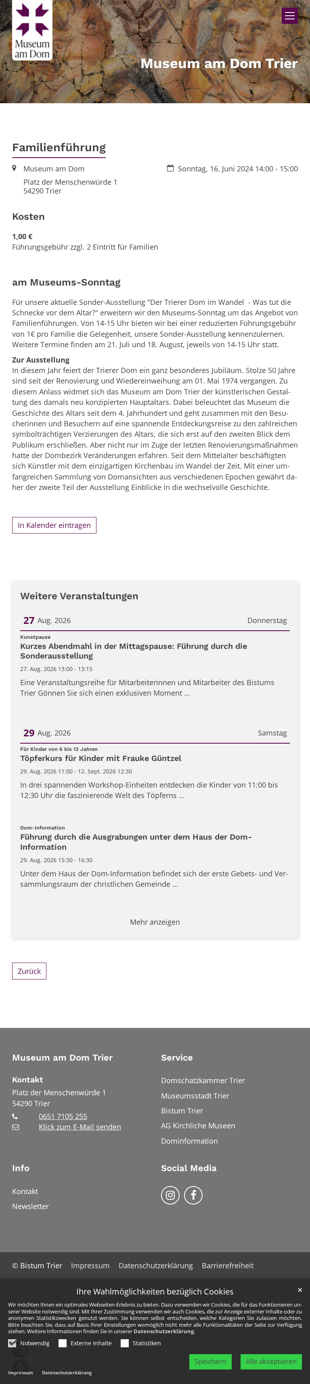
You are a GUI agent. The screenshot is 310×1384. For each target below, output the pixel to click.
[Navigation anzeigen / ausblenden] (290, 16)
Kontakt (27, 1079)
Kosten (28, 216)
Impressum (20, 1372)
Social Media (189, 1168)
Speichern (210, 1361)
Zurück (29, 971)
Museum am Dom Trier (62, 1058)
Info (20, 1168)
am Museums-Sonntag (66, 282)
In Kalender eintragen (54, 525)
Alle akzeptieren (271, 1361)
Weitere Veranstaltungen (79, 596)
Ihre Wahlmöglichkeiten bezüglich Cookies (155, 1292)
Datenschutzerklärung (164, 1331)
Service (177, 1058)
